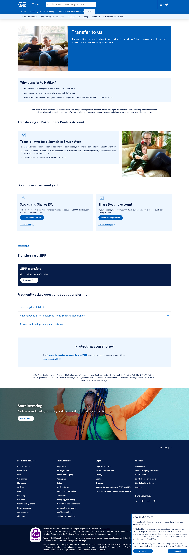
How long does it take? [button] (31, 308)
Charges (86, 16)
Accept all (143, 551)
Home (23, 11)
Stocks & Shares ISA (29, 16)
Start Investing (48, 11)
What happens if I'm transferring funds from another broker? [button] (52, 317)
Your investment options (113, 16)
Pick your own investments (70, 11)
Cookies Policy (181, 546)
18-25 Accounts (73, 16)
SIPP (63, 16)
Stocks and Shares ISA (32, 217)
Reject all (177, 551)
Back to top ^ (23, 245)
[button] (164, 4)
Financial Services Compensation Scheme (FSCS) (67, 355)
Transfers (96, 16)
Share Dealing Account (49, 16)
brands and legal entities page (73, 540)
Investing (34, 11)
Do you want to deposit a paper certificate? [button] (42, 325)
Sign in (27, 147)
